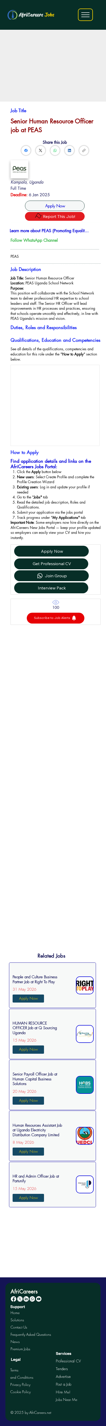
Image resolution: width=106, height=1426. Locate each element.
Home (15, 1312)
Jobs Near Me (66, 1399)
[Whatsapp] (32, 1299)
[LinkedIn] (69, 150)
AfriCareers (36, 15)
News (15, 1341)
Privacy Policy (20, 1384)
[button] (55, 618)
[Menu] (85, 15)
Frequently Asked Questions (31, 1334)
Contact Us (19, 1327)
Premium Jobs (20, 1348)
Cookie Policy (20, 1391)
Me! (63, 1392)
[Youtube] (38, 1299)
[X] (20, 1299)
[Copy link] (84, 150)
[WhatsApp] (55, 150)
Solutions (17, 1319)
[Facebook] (26, 150)
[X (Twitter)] (40, 150)
